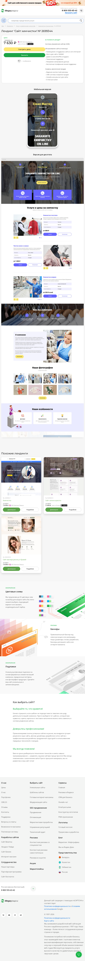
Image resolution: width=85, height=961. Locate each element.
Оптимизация (35, 817)
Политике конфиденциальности (57, 906)
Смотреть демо (24, 49)
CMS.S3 (4, 802)
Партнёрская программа (11, 872)
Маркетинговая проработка (41, 822)
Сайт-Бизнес (6, 852)
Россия (65, 872)
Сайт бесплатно (7, 877)
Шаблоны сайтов (37, 792)
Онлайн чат (63, 802)
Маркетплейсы (37, 869)
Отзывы (4, 807)
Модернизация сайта (38, 802)
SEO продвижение (38, 808)
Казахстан (66, 862)
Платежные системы (9, 832)
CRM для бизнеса (65, 797)
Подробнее (30, 510)
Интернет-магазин (8, 857)
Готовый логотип (65, 827)
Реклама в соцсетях (38, 858)
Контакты (5, 812)
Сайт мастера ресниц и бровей (14, 560)
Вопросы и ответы (8, 822)
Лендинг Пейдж (7, 847)
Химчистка (7, 500)
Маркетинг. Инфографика (68, 842)
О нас (3, 792)
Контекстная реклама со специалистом (40, 843)
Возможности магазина (11, 827)
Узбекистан (66, 867)
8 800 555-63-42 (69, 10)
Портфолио (6, 797)
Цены (3, 787)
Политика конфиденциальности (57, 918)
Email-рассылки (64, 807)
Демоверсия (12, 510)
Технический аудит (37, 832)
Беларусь (65, 857)
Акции (33, 863)
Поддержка (5, 817)
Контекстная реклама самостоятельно (38, 851)
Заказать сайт (71, 13)
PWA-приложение (65, 817)
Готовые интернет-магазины (41, 797)
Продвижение (35, 812)
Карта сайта (49, 921)
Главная (61, 787)
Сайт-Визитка (6, 842)
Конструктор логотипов (68, 812)
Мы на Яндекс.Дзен (66, 847)
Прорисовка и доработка (68, 832)
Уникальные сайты (37, 787)
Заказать (24, 55)
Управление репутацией (40, 827)
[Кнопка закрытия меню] (83, 1)
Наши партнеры (7, 867)
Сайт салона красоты (53, 500)
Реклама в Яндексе (66, 792)
